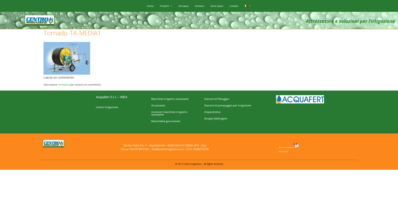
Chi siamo (183, 5)
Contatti (233, 5)
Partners (199, 5)
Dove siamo (217, 5)
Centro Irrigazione (107, 107)
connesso (63, 84)
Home (150, 5)
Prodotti (164, 5)
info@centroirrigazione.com (167, 149)
